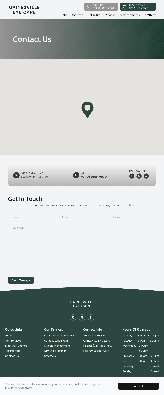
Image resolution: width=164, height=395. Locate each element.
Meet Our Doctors (16, 345)
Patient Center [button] (129, 15)
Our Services (13, 340)
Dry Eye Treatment (55, 350)
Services (95, 15)
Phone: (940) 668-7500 (98, 345)
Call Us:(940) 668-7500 (104, 6)
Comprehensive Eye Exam (60, 335)
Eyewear (110, 15)
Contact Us (12, 355)
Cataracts (50, 355)
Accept (138, 386)
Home (64, 15)
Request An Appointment (138, 6)
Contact (150, 15)
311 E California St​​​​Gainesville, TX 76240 (35, 175)
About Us (11, 335)
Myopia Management (57, 345)
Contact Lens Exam (56, 340)
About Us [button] (77, 15)
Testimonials (12, 350)
